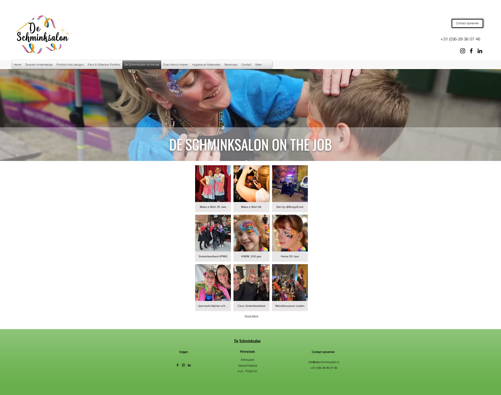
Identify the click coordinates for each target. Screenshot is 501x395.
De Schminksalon (247, 341)
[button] (213, 188)
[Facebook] (471, 51)
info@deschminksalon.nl (323, 362)
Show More (251, 316)
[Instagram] (462, 51)
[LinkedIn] (480, 51)
